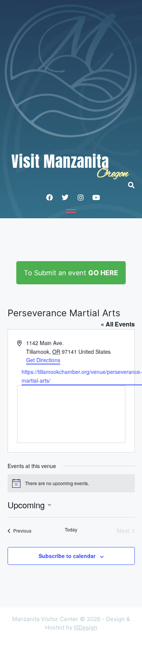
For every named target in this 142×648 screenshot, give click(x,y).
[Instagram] (80, 197)
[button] (135, 185)
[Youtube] (96, 197)
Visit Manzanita (60, 161)
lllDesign (85, 627)
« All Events (118, 324)
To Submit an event (71, 273)
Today (71, 530)
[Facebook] (49, 197)
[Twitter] (65, 197)
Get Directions (43, 360)
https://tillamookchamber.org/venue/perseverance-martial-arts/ (82, 376)
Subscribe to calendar (67, 556)
